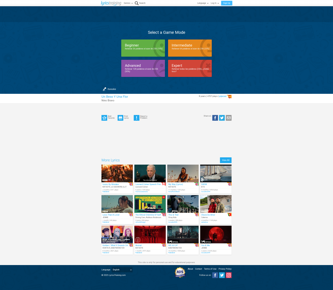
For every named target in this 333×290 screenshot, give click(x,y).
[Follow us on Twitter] (222, 275)
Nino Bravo (107, 100)
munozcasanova (141, 192)
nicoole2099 (205, 192)
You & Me (205, 245)
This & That (173, 215)
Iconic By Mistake (111, 184)
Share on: (208, 116)
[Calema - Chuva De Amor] (216, 204)
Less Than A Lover (111, 215)
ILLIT (125, 187)
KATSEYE (106, 187)
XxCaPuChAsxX (174, 192)
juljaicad (222, 96)
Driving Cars (140, 217)
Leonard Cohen (141, 187)
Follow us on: (205, 275)
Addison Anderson (153, 217)
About (190, 269)
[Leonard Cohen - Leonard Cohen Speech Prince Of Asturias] (150, 173)
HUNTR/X (106, 248)
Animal (138, 245)
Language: (106, 269)
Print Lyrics (126, 117)
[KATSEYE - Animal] (150, 234)
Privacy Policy (225, 269)
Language (201, 3)
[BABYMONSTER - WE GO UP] (183, 234)
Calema (204, 217)
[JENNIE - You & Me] (216, 234)
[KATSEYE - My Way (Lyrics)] (183, 173)
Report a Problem (143, 117)
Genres (127, 3)
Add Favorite (111, 117)
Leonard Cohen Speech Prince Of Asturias (154, 184)
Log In (213, 3)
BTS (203, 187)
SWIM (204, 184)
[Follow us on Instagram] (229, 275)
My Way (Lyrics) (175, 184)
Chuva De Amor (208, 215)
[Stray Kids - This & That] (183, 204)
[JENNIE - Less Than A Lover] (117, 204)
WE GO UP (173, 245)
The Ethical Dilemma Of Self (148, 215)
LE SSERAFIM (116, 187)
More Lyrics (110, 160)
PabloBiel (106, 192)
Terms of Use (210, 269)
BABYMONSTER (117, 248)
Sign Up (226, 3)
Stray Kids (172, 217)
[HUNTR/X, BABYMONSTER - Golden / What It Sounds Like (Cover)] (117, 234)
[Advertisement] (166, 14)
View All (225, 160)
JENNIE (105, 217)
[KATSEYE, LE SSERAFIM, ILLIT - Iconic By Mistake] (117, 173)
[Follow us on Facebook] (215, 275)
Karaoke (112, 89)
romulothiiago (140, 222)
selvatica (204, 222)
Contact (198, 269)
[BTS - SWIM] (216, 173)
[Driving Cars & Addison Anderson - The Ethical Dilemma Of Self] (150, 204)
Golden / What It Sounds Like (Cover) (119, 245)
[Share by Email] (229, 118)
